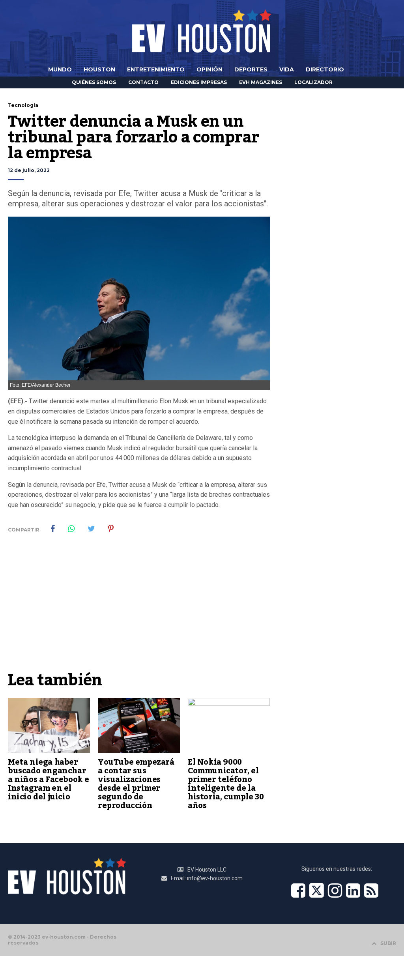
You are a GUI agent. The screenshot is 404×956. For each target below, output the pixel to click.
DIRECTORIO (325, 69)
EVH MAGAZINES (260, 82)
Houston (99, 69)
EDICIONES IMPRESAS (199, 82)
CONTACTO (143, 82)
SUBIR (388, 943)
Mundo (60, 69)
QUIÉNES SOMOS (94, 82)
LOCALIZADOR (313, 82)
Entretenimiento (156, 69)
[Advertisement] (139, 608)
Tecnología (23, 105)
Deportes (250, 69)
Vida (286, 69)
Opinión (209, 69)
